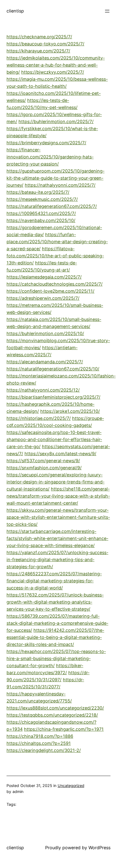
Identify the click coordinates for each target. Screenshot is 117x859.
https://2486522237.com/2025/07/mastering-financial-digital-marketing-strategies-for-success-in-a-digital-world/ (54, 581)
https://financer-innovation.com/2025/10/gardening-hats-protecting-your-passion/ (50, 157)
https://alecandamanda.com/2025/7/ (45, 361)
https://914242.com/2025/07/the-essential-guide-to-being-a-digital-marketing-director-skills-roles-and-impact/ (55, 637)
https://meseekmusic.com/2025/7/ (42, 199)
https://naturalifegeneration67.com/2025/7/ (52, 206)
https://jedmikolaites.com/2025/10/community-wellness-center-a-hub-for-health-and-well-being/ (56, 65)
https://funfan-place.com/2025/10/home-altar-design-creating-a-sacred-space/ (57, 241)
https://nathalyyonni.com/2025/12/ (43, 390)
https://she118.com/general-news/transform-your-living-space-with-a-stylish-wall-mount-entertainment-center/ (58, 496)
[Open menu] (107, 11)
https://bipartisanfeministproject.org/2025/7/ (53, 397)
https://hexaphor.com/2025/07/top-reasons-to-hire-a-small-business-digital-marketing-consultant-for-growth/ (56, 658)
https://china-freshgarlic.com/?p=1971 (64, 729)
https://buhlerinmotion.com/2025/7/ (56, 121)
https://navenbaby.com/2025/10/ (41, 220)
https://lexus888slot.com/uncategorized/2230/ (55, 708)
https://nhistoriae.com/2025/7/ (39, 418)
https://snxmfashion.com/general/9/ (44, 467)
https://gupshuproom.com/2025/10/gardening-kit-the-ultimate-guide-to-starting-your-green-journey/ (55, 178)
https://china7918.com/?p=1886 (40, 736)
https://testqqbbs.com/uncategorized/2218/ (52, 715)
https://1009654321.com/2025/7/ (41, 213)
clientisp (15, 11)
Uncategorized (71, 785)
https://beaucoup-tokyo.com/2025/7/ (45, 43)
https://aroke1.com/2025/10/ (70, 411)
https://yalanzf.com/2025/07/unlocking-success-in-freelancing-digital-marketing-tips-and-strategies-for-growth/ (57, 559)
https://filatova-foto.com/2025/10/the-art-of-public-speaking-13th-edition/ (55, 255)
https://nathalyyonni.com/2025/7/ (60, 185)
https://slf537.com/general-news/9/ (43, 460)
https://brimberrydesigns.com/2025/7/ (46, 142)
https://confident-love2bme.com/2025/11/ (50, 291)
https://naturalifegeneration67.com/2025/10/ (53, 368)
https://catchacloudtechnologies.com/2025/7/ (55, 284)
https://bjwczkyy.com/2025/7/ (52, 72)
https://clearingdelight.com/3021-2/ (44, 750)
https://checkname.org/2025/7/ (39, 36)
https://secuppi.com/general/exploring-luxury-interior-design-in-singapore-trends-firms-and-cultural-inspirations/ (55, 482)
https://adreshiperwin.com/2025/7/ (43, 298)
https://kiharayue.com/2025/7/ (38, 51)
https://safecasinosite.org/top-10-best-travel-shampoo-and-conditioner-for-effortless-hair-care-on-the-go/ (54, 439)
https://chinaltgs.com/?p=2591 (39, 743)
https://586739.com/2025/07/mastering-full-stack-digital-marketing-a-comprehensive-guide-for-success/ (57, 623)
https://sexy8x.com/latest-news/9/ (60, 453)
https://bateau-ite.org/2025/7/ (38, 192)
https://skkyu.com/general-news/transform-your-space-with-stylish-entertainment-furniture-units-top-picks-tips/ (58, 517)
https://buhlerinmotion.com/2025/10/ (45, 333)
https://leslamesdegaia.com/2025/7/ (44, 277)
